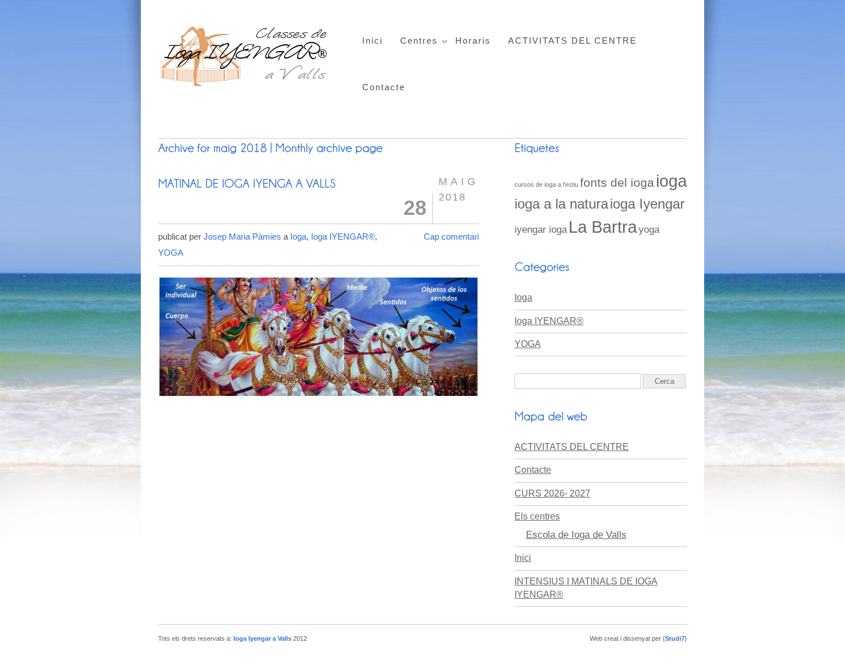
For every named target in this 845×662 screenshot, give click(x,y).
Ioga (298, 236)
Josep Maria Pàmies (242, 236)
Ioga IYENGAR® (343, 236)
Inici (372, 40)
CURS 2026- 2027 (552, 493)
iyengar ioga (540, 229)
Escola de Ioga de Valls (576, 534)
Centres (419, 40)
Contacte (383, 87)
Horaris (473, 40)
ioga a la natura (561, 203)
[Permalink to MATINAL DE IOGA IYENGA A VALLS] (247, 183)
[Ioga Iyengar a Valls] (245, 86)
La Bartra (603, 226)
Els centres (537, 516)
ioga (671, 180)
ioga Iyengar (647, 203)
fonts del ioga (617, 182)
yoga (649, 229)
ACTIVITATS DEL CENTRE (572, 40)
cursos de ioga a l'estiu (546, 184)
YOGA (170, 252)
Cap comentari (451, 236)
